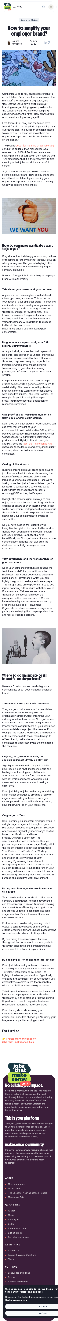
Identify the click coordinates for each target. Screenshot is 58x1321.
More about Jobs (16, 1184)
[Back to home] (19, 1075)
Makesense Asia (16, 1197)
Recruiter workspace (18, 1237)
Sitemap (12, 1277)
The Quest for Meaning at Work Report (27, 1193)
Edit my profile (15, 1233)
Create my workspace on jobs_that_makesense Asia (19, 1040)
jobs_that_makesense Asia (37, 443)
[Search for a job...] (43, 7)
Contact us (13, 1250)
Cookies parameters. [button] (16, 1300)
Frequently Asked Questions (22, 1255)
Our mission (14, 1188)
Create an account (17, 1228)
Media (11, 1215)
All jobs (11, 1210)
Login (11, 1224)
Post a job (13, 1219)
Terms (11, 1259)
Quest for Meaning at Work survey (34, 145)
